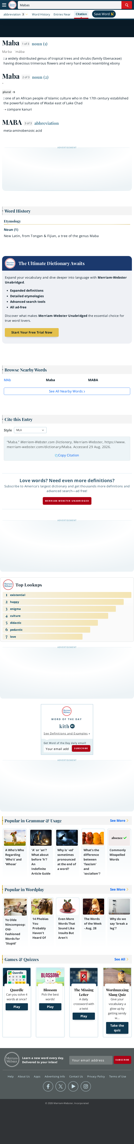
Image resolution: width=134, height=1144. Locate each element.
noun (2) (40, 77)
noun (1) (39, 43)
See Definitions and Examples (66, 733)
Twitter (60, 1086)
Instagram (86, 1086)
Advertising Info (55, 1076)
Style (8, 430)
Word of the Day (66, 719)
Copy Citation (68, 455)
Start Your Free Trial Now (31, 332)
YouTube (73, 1086)
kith (64, 726)
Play (16, 1007)
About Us (24, 1076)
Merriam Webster (12, 1059)
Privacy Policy (96, 1076)
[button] (15, 14)
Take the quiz (117, 1027)
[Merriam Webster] (66, 711)
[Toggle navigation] (4, 5)
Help (11, 1076)
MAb (7, 380)
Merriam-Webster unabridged (67, 500)
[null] (72, 726)
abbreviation (46, 123)
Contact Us (76, 1076)
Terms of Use (117, 1076)
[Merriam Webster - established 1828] (12, 5)
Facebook (48, 1086)
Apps (37, 1076)
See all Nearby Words (66, 391)
